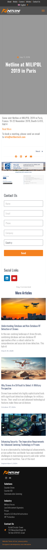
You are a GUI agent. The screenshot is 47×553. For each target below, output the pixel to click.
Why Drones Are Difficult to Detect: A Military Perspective (21, 386)
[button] (16, 156)
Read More (6, 129)
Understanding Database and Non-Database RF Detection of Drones (20, 327)
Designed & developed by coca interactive (16, 544)
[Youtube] (14, 278)
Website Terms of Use (9, 541)
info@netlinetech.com (15, 137)
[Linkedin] (7, 278)
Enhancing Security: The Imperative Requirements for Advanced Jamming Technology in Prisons (22, 443)
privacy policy (23, 541)
